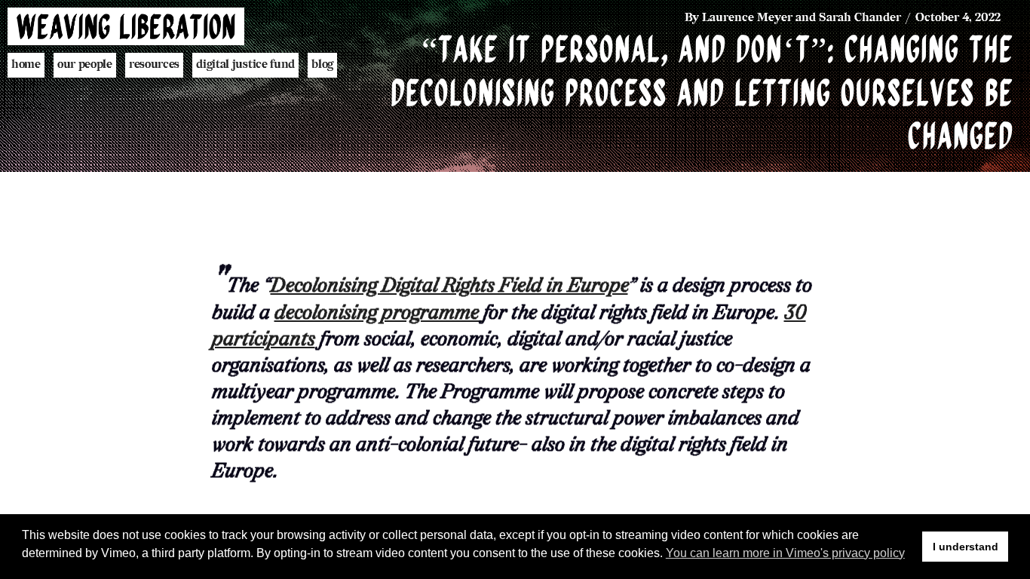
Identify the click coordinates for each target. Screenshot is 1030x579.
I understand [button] (965, 547)
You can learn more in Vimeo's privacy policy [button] (785, 553)
